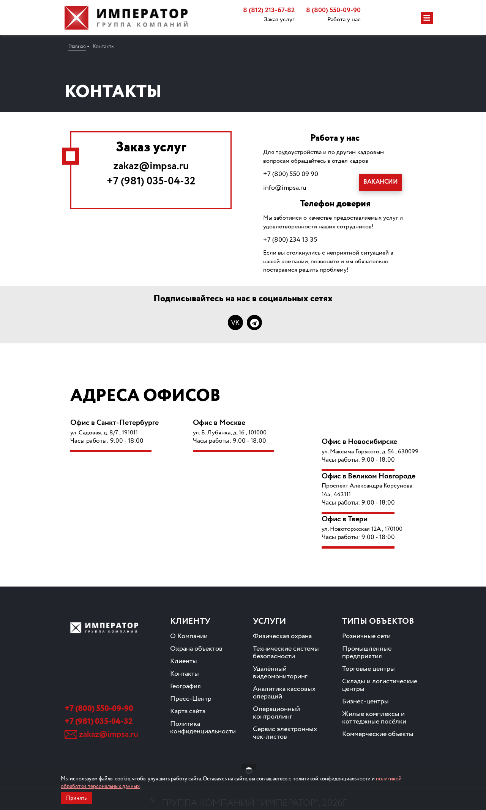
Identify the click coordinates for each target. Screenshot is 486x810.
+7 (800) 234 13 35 (290, 240)
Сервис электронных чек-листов (285, 733)
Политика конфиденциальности (203, 727)
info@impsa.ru (284, 188)
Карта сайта (187, 711)
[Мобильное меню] (427, 18)
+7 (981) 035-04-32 (151, 181)
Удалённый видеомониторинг (280, 672)
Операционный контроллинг (276, 713)
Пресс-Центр (190, 699)
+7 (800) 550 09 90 (290, 174)
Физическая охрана (282, 636)
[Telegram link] (254, 322)
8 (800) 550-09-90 (333, 10)
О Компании (189, 636)
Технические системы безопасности (286, 652)
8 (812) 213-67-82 (269, 10)
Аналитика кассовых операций (284, 692)
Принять (76, 798)
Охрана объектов (196, 649)
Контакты (184, 674)
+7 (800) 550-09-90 (99, 709)
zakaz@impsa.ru (151, 166)
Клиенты (183, 661)
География (185, 686)
